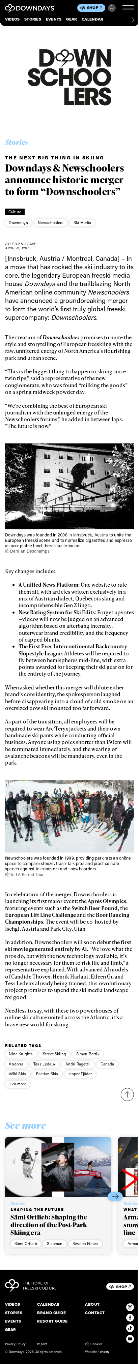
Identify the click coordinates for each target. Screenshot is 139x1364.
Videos (12, 19)
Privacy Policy (15, 1344)
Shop (92, 8)
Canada (107, 1063)
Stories (32, 19)
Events (53, 19)
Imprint (42, 1344)
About (92, 1304)
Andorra (16, 1063)
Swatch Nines (85, 1243)
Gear (71, 19)
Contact (95, 1312)
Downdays (18, 222)
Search (112, 8)
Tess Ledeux (44, 1063)
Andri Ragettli (77, 1063)
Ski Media (82, 222)
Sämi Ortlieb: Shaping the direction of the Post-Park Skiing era (48, 1224)
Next (115, 1196)
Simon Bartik (88, 1053)
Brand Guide (51, 1312)
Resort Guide (52, 1321)
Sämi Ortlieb (26, 1243)
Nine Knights (21, 1053)
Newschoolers (50, 222)
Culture (14, 211)
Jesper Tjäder (80, 1073)
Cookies (96, 1344)
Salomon (54, 1243)
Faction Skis (47, 1073)
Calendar (92, 19)
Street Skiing (54, 1053)
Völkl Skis (17, 1073)
